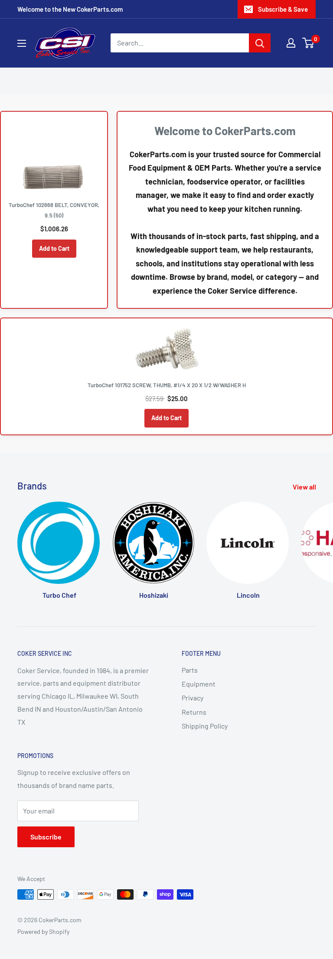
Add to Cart (54, 248)
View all (305, 487)
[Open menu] (21, 43)
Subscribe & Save (283, 9)
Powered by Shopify (43, 931)
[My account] (291, 43)
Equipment (198, 684)
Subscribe (46, 837)
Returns (194, 712)
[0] (308, 43)
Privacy (192, 697)
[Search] (260, 42)
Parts (190, 670)
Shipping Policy (205, 726)
